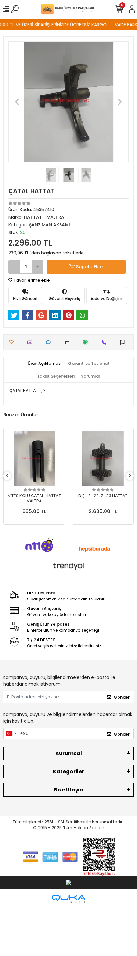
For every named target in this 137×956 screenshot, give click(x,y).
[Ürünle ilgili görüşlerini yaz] (49, 342)
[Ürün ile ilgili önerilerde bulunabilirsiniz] (124, 342)
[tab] (45, 363)
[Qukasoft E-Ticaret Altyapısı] (68, 899)
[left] (7, 476)
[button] (17, 101)
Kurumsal (68, 753)
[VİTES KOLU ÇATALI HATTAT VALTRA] (34, 458)
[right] (130, 476)
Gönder (122, 697)
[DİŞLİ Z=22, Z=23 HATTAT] (102, 458)
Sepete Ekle (89, 266)
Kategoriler (68, 771)
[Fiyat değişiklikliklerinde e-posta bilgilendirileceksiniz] (87, 342)
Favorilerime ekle (31, 280)
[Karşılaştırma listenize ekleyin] (68, 342)
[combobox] (11, 733)
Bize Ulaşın (68, 789)
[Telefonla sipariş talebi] (105, 342)
